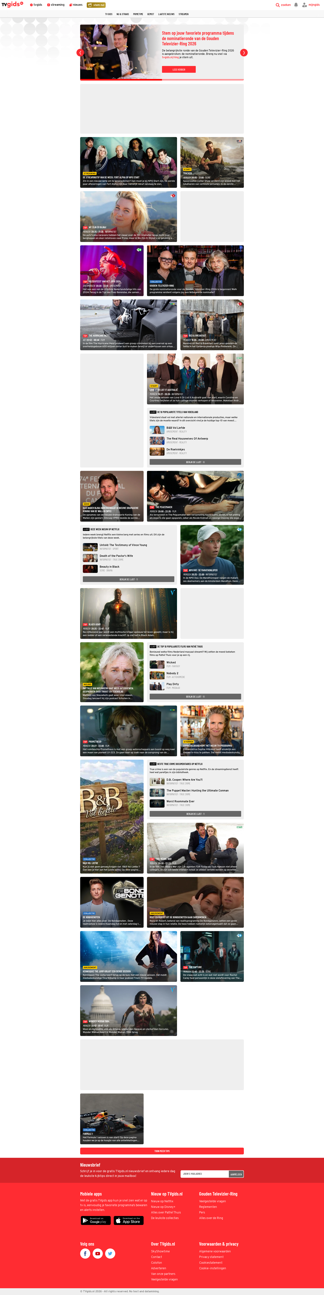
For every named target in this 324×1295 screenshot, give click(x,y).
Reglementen (208, 1207)
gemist (150, 14)
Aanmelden (236, 1174)
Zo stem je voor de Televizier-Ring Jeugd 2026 (196, 38)
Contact (156, 1257)
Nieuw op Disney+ (163, 1207)
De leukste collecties (165, 1218)
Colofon (156, 1263)
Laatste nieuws (166, 14)
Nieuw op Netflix (162, 1201)
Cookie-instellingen (212, 1268)
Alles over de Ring (211, 1218)
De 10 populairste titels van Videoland (177, 412)
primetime (138, 14)
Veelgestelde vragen (212, 1201)
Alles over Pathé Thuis (166, 1213)
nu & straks (123, 14)
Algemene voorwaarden (215, 1252)
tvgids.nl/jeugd (225, 55)
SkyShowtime (160, 1252)
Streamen (183, 14)
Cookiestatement (210, 1263)
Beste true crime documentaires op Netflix (179, 764)
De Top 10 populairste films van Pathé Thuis (179, 646)
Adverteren (158, 1268)
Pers (202, 1213)
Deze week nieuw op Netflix (104, 529)
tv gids (108, 14)
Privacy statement (211, 1257)
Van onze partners (163, 1274)
